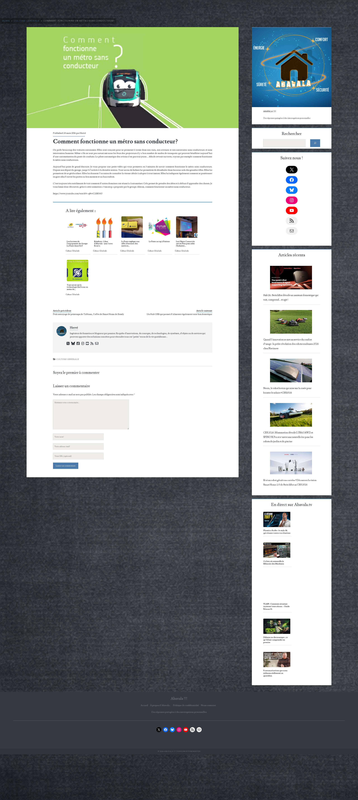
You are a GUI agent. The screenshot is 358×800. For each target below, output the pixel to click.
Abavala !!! (179, 698)
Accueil (144, 705)
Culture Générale (26, 20)
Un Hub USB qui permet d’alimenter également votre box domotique (179, 314)
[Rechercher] (315, 143)
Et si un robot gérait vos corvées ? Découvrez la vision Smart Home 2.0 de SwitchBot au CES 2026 (289, 482)
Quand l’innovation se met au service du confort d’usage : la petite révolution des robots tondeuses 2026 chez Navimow (291, 344)
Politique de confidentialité (186, 705)
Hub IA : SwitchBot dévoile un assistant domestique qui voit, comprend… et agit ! (290, 297)
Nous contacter (208, 705)
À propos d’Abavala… (160, 705)
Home (6, 20)
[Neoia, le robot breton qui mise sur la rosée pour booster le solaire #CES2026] (291, 371)
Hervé (83, 133)
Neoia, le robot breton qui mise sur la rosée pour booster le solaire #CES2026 (287, 390)
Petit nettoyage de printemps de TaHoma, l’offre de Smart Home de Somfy (88, 314)
